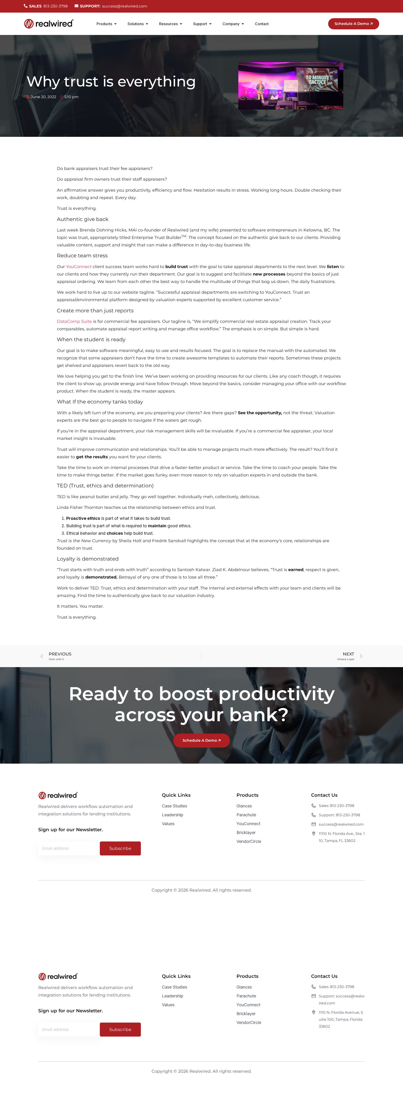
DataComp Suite (74, 321)
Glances (244, 805)
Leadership (172, 814)
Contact (262, 23)
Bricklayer (246, 832)
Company (231, 23)
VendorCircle (248, 841)
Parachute (246, 814)
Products (104, 23)
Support (200, 23)
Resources (168, 23)
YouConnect (78, 266)
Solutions (136, 23)
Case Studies (174, 805)
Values (168, 823)
